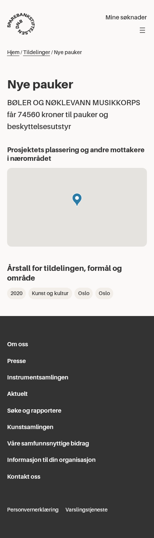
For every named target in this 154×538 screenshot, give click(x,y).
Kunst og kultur (50, 293)
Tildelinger (36, 52)
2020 (16, 293)
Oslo (83, 293)
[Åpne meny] (142, 30)
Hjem (13, 52)
